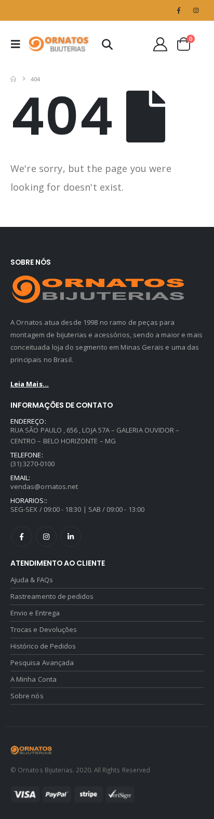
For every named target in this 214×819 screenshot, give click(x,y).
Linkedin (70, 536)
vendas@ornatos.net (44, 486)
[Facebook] (178, 10)
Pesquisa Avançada (42, 662)
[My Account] (160, 44)
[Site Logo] (59, 44)
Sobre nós (27, 695)
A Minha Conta (33, 679)
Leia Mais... (29, 384)
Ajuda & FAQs (31, 579)
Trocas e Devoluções (43, 629)
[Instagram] (196, 10)
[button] (18, 44)
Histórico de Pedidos (43, 646)
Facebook (21, 536)
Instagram (46, 536)
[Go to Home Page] (13, 79)
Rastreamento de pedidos (52, 596)
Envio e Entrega (35, 612)
